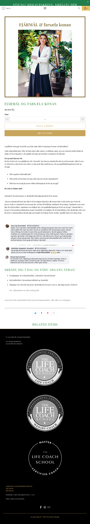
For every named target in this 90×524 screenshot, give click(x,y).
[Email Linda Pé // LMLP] (49, 507)
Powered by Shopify (53, 517)
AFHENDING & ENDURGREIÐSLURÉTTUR (19, 486)
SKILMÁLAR (9, 491)
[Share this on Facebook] (41, 313)
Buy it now (45, 133)
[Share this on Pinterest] (47, 313)
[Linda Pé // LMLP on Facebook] (41, 507)
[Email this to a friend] (53, 313)
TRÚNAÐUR (9, 488)
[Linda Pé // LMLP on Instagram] (45, 507)
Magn (7, 114)
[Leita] (79, 8)
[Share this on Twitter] (35, 313)
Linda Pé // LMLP (41, 517)
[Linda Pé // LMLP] (45, 8)
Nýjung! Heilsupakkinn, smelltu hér (45, 5)
